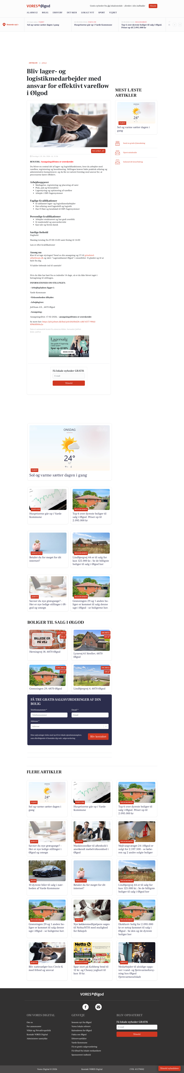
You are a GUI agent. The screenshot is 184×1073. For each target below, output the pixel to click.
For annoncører (34, 1026)
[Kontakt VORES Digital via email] (98, 1007)
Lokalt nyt (87, 12)
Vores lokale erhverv (81, 1026)
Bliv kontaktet (98, 736)
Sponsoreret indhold (81, 1054)
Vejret (113, 12)
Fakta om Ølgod (79, 1034)
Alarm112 (32, 12)
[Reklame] (69, 346)
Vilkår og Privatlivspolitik (39, 1030)
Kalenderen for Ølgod (82, 1030)
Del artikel (96, 151)
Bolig (45, 12)
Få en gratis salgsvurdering (84, 1046)
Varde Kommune (79, 1042)
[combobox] (32, 726)
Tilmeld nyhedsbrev (169, 1068)
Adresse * (35, 721)
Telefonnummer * (39, 709)
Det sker (72, 12)
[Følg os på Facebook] (85, 1007)
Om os (30, 1022)
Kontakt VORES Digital (37, 1034)
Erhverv (58, 12)
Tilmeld (153, 6)
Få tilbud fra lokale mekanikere (86, 1050)
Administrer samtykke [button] (37, 1038)
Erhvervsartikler (79, 1038)
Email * (75, 709)
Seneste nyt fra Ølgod (81, 1022)
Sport (101, 12)
